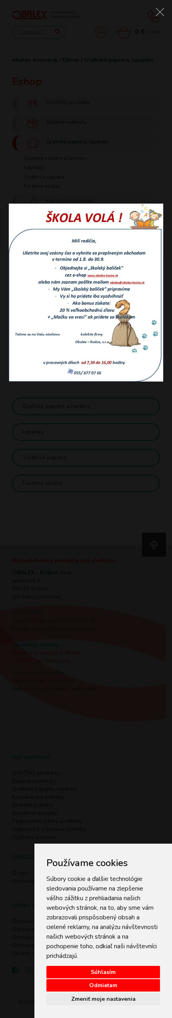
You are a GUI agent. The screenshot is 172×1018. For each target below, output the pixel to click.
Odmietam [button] (103, 985)
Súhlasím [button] (103, 972)
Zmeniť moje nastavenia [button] (103, 999)
